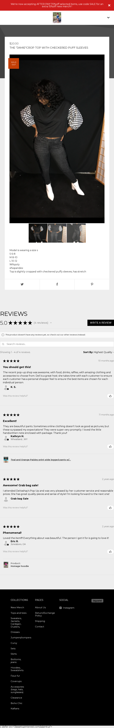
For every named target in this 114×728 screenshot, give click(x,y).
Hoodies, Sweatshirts (17, 669)
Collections (19, 600)
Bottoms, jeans (16, 661)
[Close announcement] (109, 5)
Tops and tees (18, 613)
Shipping (40, 621)
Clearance (16, 697)
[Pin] (92, 284)
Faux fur (15, 675)
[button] (51, 323)
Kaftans (15, 708)
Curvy (14, 643)
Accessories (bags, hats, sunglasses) (17, 689)
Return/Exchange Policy (44, 614)
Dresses (15, 632)
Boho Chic (16, 703)
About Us (40, 607)
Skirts (14, 653)
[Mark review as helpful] (110, 396)
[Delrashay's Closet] (57, 17)
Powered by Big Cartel (97, 600)
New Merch (17, 607)
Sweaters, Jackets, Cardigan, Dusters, (16, 622)
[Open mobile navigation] (108, 17)
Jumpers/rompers (19, 637)
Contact (39, 626)
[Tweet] (22, 284)
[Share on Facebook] (57, 284)
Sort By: (88, 352)
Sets (13, 648)
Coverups (16, 681)
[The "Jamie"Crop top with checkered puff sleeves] (38, 233)
